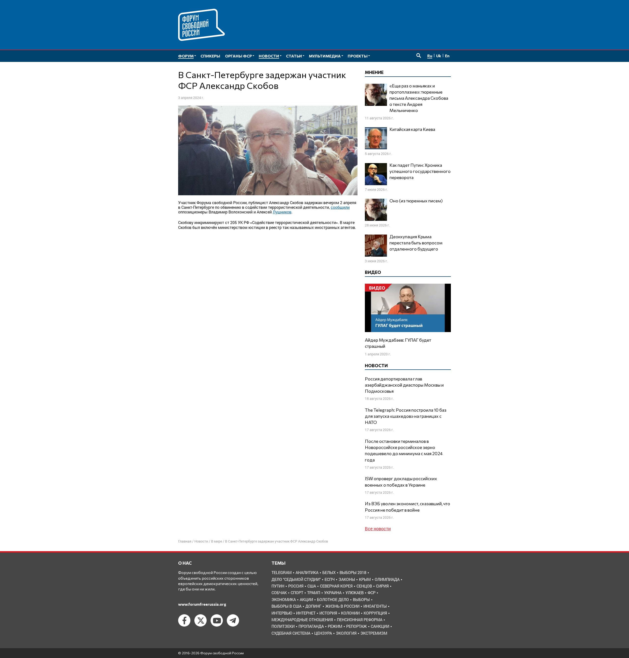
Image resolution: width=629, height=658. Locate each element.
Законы (347, 579)
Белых (329, 572)
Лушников (282, 211)
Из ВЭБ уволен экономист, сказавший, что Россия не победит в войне (407, 506)
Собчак (279, 592)
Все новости (378, 529)
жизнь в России (342, 606)
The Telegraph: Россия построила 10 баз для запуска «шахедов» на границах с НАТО (405, 416)
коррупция (375, 613)
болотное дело (333, 599)
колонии (350, 613)
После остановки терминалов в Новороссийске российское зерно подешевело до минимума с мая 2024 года (404, 450)
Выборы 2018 (353, 572)
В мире (216, 541)
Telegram (282, 572)
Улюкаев (354, 592)
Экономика (284, 599)
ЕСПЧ (330, 579)
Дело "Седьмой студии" (296, 579)
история (328, 613)
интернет (305, 613)
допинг (313, 606)
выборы (361, 599)
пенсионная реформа (359, 619)
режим (335, 626)
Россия (295, 585)
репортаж (356, 626)
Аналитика (307, 572)
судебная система (291, 633)
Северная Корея (336, 585)
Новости (201, 541)
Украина (333, 592)
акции (306, 599)
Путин (278, 585)
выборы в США (286, 606)
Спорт (297, 592)
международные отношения (302, 619)
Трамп (313, 592)
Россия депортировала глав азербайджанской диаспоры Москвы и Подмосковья (404, 385)
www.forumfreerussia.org (202, 604)
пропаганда (311, 626)
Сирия (382, 585)
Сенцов (364, 585)
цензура (323, 633)
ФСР (371, 592)
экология (346, 633)
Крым (365, 579)
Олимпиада (387, 579)
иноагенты (375, 606)
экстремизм (373, 633)
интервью (282, 613)
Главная (184, 541)
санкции (380, 626)
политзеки (283, 626)
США (311, 585)
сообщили (340, 207)
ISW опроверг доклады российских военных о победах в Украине (401, 481)
